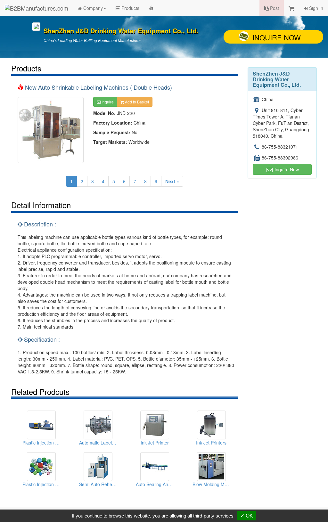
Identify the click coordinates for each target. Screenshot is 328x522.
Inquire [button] (107, 101)
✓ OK (246, 515)
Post (274, 8)
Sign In (315, 8)
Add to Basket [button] (136, 101)
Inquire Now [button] (286, 169)
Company (92, 8)
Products (129, 8)
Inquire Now (276, 37)
